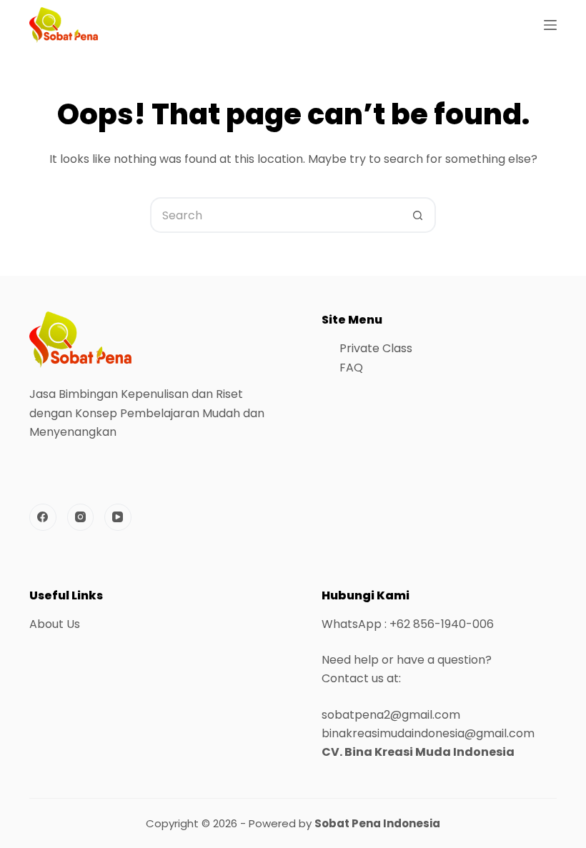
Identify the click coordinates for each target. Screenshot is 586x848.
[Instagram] (80, 517)
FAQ (351, 367)
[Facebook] (42, 517)
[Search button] (418, 215)
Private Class (375, 348)
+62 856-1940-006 (441, 624)
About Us (54, 624)
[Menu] (550, 25)
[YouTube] (117, 517)
